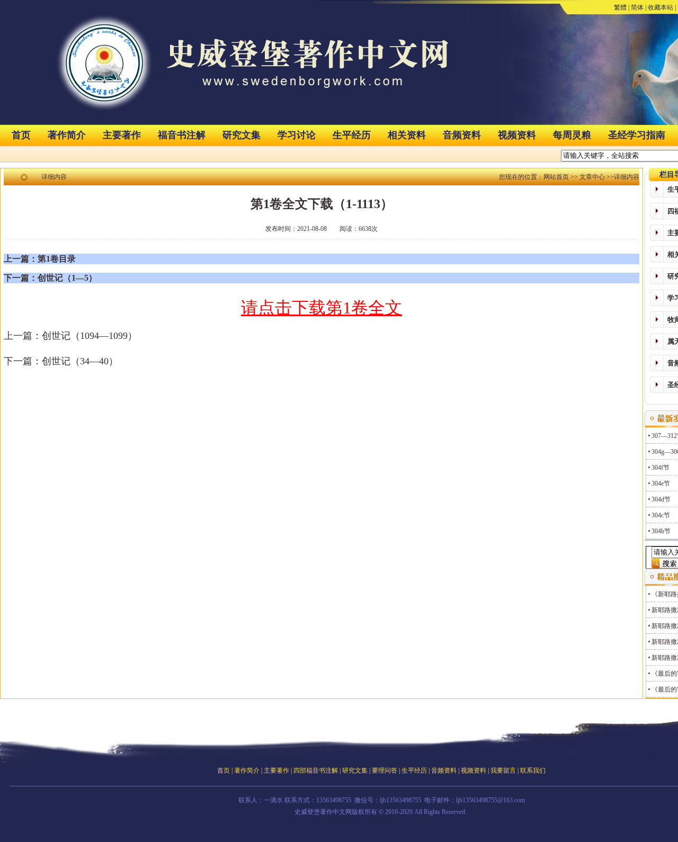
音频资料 (462, 135)
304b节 (661, 531)
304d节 (661, 499)
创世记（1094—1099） (89, 335)
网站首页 (556, 177)
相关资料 (407, 135)
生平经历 (352, 135)
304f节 (661, 467)
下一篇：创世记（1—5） (50, 277)
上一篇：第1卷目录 (40, 258)
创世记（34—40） (80, 361)
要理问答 (384, 770)
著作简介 (67, 135)
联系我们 (533, 770)
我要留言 (503, 770)
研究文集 (241, 135)
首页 (21, 135)
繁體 (620, 7)
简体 (637, 7)
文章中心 (592, 177)
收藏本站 (660, 7)
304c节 (661, 515)
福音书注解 (182, 135)
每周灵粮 (572, 135)
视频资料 (517, 135)
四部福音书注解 (315, 770)
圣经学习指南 (636, 135)
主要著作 (122, 135)
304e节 (661, 483)
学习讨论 (297, 135)
